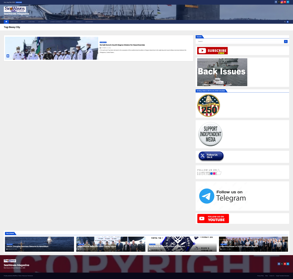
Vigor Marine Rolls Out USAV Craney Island (97, 246)
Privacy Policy (260, 275)
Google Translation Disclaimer (282, 275)
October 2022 (103, 42)
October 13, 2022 (106, 47)
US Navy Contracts (56, 21)
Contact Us (271, 275)
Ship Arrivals (42, 21)
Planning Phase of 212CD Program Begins (239, 246)
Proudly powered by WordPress (11, 275)
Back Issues (89, 21)
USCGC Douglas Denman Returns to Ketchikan (27, 246)
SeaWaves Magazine (16, 13)
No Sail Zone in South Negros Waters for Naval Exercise (122, 45)
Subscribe (31, 21)
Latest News (14, 21)
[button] (285, 21)
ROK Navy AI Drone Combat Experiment (167, 246)
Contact (79, 21)
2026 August (9, 244)
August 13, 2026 (12, 249)
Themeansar (30, 275)
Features (69, 21)
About (23, 21)
